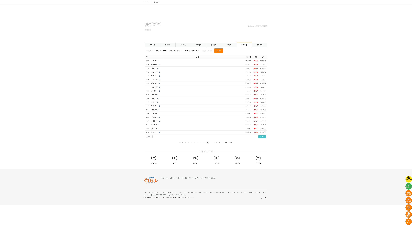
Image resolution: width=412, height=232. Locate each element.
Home (252, 26)
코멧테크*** (155, 65)
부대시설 (212, 9)
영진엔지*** (155, 121)
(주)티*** (154, 68)
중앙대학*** (155, 91)
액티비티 (221, 9)
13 (216, 142)
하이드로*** (155, 83)
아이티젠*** (155, 76)
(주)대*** (154, 110)
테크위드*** (155, 106)
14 (219, 142)
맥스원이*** (155, 87)
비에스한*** (154, 61)
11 (210, 142)
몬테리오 (193, 9)
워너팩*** (154, 125)
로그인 (158, 2)
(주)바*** (154, 98)
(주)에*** (154, 113)
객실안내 (202, 9)
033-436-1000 (261, 198)
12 (213, 142)
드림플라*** (155, 117)
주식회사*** (154, 128)
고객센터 (258, 9)
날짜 (263, 57)
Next (231, 142)
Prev (181, 142)
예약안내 (248, 9)
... (188, 142)
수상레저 (231, 9)
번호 (147, 57)
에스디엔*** (155, 80)
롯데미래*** (155, 72)
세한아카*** (155, 132)
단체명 (197, 57)
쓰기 (263, 136)
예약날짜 (248, 57)
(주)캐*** (154, 102)
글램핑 (240, 9)
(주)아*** (154, 95)
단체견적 (264, 26)
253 (226, 142)
